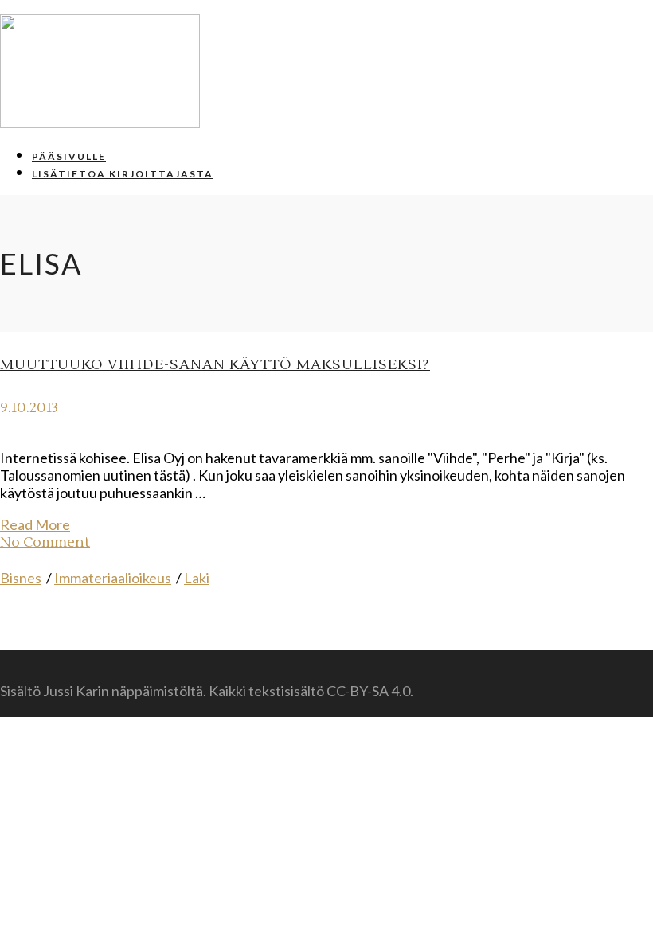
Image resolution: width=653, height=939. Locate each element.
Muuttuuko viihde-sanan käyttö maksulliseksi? (215, 365)
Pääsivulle (69, 156)
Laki (196, 577)
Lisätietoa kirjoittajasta (122, 174)
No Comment (45, 542)
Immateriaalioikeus (112, 577)
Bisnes (20, 577)
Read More (35, 524)
